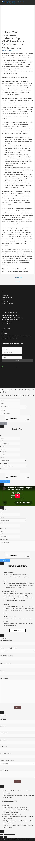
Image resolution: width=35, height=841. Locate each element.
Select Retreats (4, 463)
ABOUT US (5, 295)
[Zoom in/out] (13, 834)
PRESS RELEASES (7, 297)
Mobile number (4, 747)
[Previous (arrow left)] (1, 837)
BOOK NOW (17, 630)
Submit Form (5, 481)
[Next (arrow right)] (5, 837)
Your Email (3, 726)
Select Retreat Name (5, 753)
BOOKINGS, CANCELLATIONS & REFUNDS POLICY (16, 336)
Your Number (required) (6, 655)
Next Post (18, 281)
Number (2, 446)
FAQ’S (3, 331)
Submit (4, 423)
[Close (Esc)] (1, 834)
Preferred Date (4, 468)
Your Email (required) (5, 663)
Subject (2, 671)
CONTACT (5, 333)
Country (2, 457)
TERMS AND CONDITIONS (9, 338)
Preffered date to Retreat (7, 760)
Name (1, 435)
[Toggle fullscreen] (9, 834)
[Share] (5, 834)
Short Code (5, 355)
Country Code (4, 740)
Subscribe (17, 360)
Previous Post (18, 277)
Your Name (3, 719)
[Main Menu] (31, 2)
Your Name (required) (6, 640)
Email (1, 441)
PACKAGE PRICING (7, 303)
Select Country (4, 733)
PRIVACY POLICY (7, 301)
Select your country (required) (8, 648)
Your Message (4, 539)
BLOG (3, 299)
